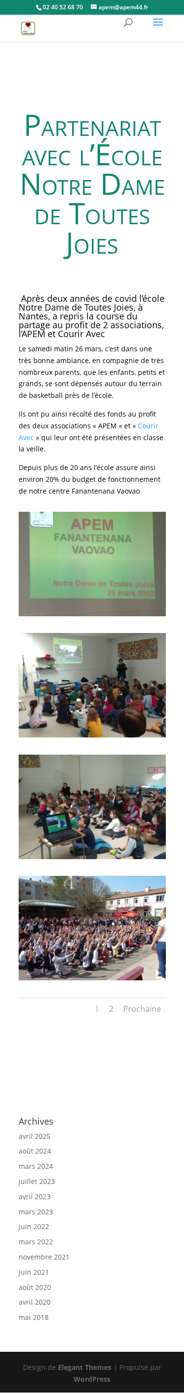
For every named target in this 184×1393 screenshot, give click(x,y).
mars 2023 (36, 1211)
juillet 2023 (37, 1181)
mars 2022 (36, 1241)
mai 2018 (34, 1317)
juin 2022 (34, 1226)
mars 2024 (36, 1166)
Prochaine (142, 1008)
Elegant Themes (84, 1367)
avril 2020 (35, 1302)
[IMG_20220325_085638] (92, 616)
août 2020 (35, 1287)
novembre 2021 (44, 1257)
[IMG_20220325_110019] (92, 737)
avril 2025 (35, 1136)
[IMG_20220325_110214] (92, 859)
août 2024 (35, 1151)
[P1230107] (92, 980)
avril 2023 (35, 1196)
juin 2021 (34, 1272)
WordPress (92, 1379)
